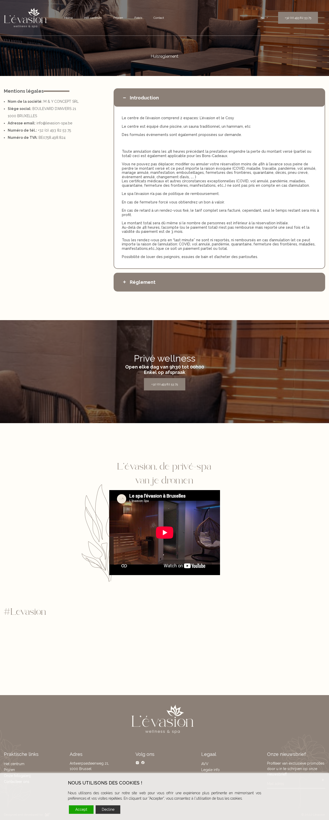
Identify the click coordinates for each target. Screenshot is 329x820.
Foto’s (138, 18)
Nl (263, 18)
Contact (158, 18)
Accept (81, 809)
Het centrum (93, 18)
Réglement (143, 282)
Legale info (210, 770)
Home (68, 18)
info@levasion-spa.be (54, 123)
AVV (204, 764)
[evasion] (25, 17)
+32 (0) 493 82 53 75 (298, 18)
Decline (108, 809)
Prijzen (118, 18)
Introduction (144, 97)
